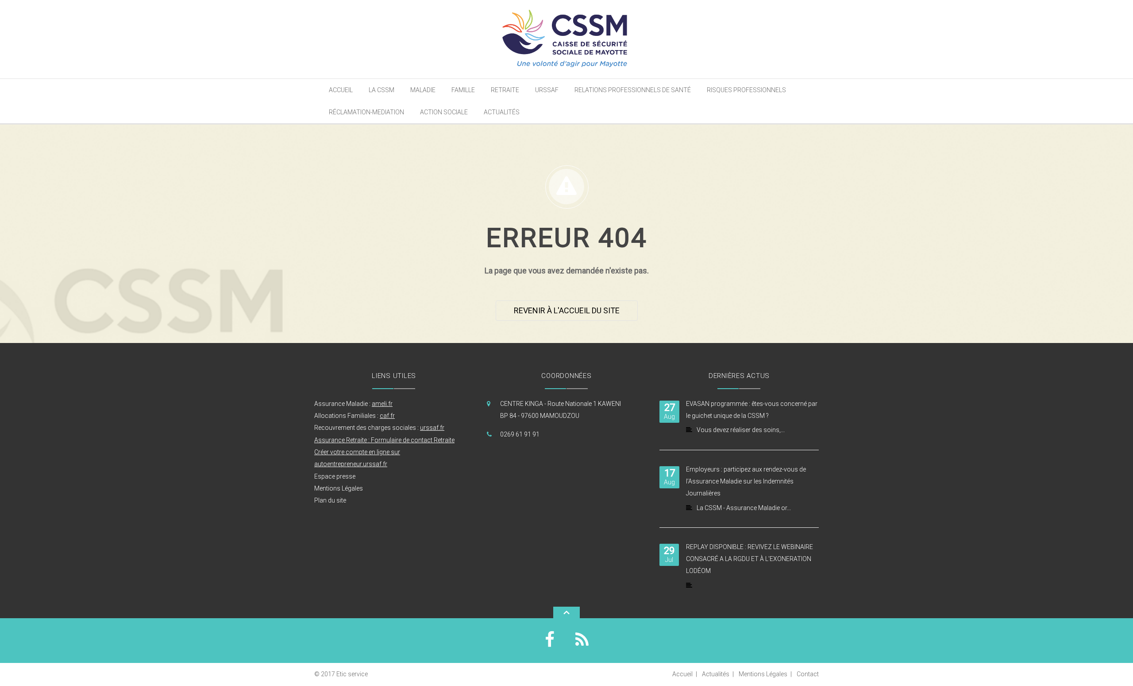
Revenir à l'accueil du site (567, 310)
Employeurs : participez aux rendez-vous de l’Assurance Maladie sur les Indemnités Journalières (746, 481)
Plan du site (330, 500)
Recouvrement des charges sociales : (379, 427)
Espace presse (334, 476)
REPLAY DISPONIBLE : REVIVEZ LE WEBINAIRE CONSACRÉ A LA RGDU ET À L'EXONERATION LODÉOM (749, 559)
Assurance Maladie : (353, 403)
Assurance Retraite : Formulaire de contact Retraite (384, 440)
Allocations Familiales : (354, 415)
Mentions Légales (338, 488)
